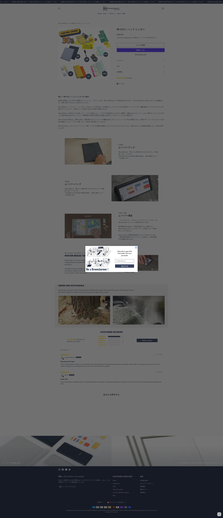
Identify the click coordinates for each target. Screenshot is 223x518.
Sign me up (124, 266)
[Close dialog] (136, 247)
